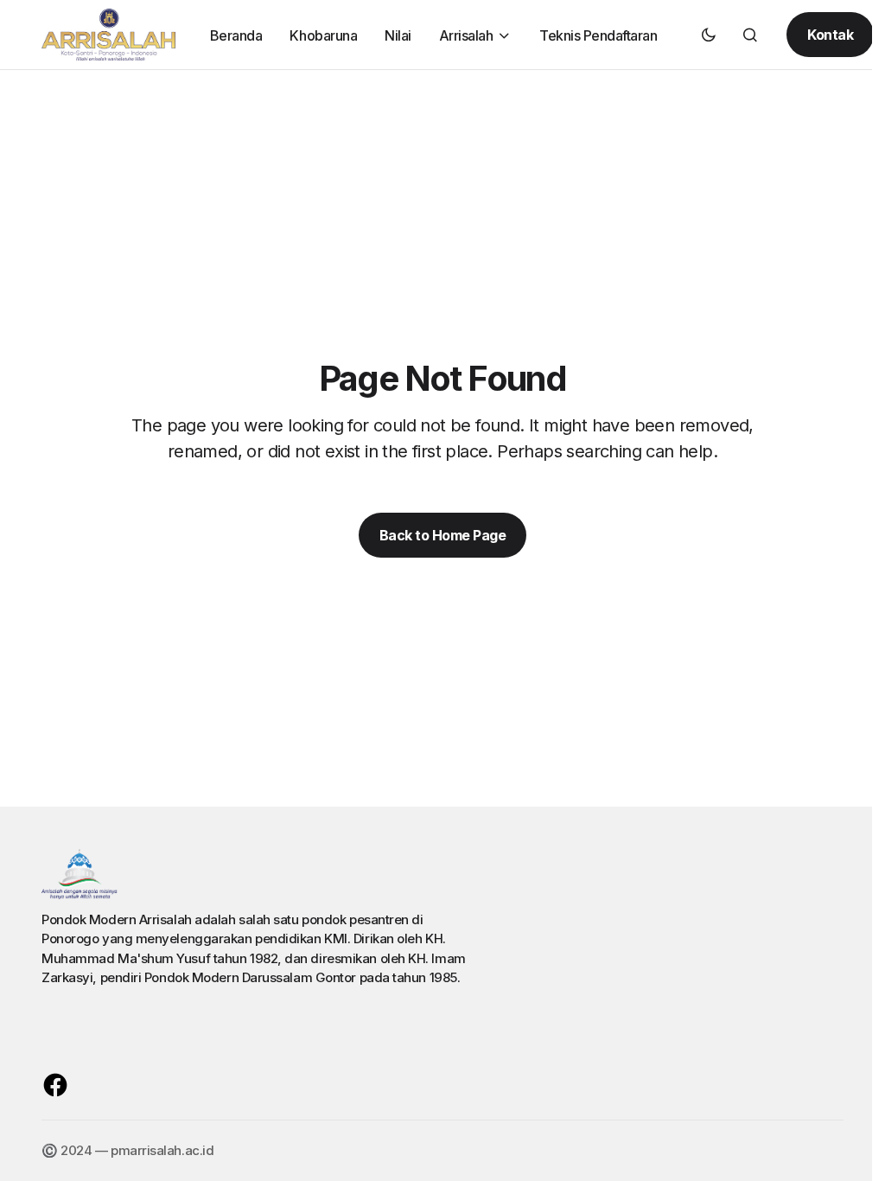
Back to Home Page (442, 535)
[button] (708, 34)
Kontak (830, 34)
